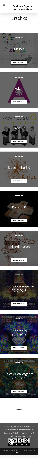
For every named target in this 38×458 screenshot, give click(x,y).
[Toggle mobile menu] (4, 5)
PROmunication (19, 453)
